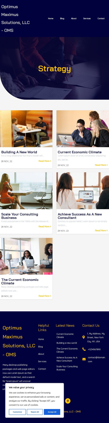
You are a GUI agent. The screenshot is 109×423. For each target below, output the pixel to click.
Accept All (52, 412)
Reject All (35, 412)
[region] (34, 400)
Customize (17, 412)
